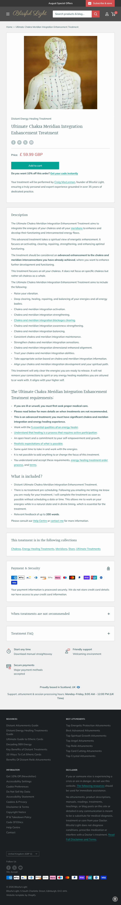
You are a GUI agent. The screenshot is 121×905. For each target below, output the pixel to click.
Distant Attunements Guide (22, 725)
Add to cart (35, 165)
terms (33, 464)
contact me (57, 520)
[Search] (96, 14)
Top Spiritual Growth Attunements (86, 735)
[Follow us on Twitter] (14, 867)
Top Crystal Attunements (80, 756)
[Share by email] (31, 142)
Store (72, 548)
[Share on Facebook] (13, 142)
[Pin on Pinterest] (19, 142)
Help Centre (40, 520)
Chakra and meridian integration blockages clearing (44, 320)
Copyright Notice (16, 812)
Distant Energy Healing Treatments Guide (27, 732)
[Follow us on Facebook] (8, 867)
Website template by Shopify (21, 895)
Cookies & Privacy (16, 801)
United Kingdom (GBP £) (20, 853)
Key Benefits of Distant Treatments (26, 749)
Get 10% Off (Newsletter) (21, 776)
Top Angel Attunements (80, 740)
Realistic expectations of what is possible (38, 443)
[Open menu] (7, 14)
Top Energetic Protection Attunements (88, 725)
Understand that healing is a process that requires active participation (55, 432)
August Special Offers (60, 3)
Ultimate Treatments (88, 548)
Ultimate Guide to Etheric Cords (24, 739)
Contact (10, 832)
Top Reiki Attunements (79, 745)
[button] (115, 899)
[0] (113, 14)
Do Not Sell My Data (18, 791)
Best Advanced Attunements (83, 730)
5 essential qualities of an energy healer (54, 427)
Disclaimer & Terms (17, 806)
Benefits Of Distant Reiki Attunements (28, 759)
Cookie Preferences (17, 786)
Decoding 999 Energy (19, 744)
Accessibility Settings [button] (19, 781)
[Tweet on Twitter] (25, 142)
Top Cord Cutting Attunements (84, 750)
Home (9, 27)
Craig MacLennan (64, 182)
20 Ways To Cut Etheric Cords (23, 754)
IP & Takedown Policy (18, 817)
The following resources (90, 785)
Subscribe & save (102, 3)
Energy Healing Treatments (38, 548)
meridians (77, 228)
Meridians (61, 548)
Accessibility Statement (20, 796)
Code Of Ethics (14, 822)
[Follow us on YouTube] (20, 867)
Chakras (16, 548)
